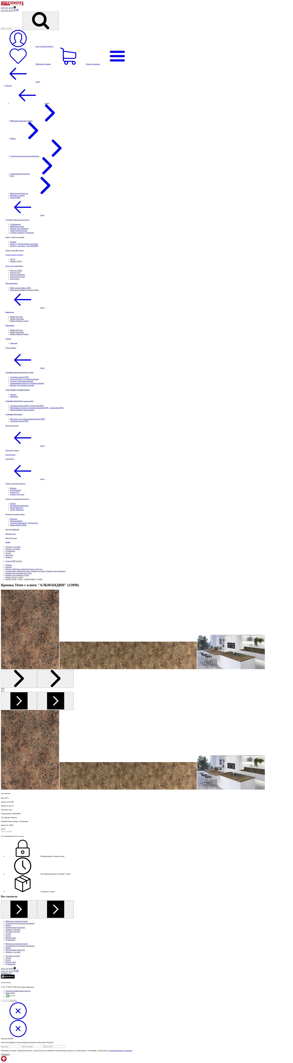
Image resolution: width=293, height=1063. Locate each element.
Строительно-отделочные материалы (24, 156)
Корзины (13, 519)
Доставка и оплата (12, 932)
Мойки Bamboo (9, 325)
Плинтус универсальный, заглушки (24, 244)
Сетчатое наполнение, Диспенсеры (24, 523)
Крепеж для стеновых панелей (22, 385)
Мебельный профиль (11, 283)
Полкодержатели (16, 508)
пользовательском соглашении (120, 1051)
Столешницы (15, 224)
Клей (12, 176)
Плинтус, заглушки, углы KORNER (24, 246)
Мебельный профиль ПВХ (20, 288)
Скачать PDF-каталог (13, 561)
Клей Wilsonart (9, 459)
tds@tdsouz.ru (6, 973)
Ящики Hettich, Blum (18, 525)
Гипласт (13, 394)
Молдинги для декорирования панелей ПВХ (27, 419)
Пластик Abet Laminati (12, 450)
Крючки (13, 488)
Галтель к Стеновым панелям (21, 381)
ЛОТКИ (7, 542)
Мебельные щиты (17, 226)
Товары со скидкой (12, 547)
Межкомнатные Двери (12, 425)
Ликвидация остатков (18, 231)
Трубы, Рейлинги (17, 510)
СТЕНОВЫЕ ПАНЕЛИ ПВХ (13, 414)
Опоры (13, 503)
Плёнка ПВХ (15, 198)
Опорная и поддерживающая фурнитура (17, 499)
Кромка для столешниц (19, 228)
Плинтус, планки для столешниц (14, 237)
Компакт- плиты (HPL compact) (14, 250)
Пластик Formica (10, 454)
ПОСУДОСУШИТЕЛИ (12, 529)
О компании (10, 551)
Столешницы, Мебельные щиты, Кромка (17, 220)
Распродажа (14, 279)
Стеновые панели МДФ (19, 377)
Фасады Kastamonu (17, 275)
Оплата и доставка (12, 549)
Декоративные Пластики (20, 174)
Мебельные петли (10, 534)
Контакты (9, 555)
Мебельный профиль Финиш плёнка (24, 290)
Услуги (8, 553)
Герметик (8, 338)
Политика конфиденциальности (18, 991)
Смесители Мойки (10, 348)
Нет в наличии (7, 831)
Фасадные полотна (17, 277)
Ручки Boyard (15, 490)
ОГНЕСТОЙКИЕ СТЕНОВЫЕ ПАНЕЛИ (17, 390)
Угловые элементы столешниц (22, 233)
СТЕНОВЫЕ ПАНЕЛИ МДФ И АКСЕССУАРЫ (19, 372)
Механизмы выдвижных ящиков (15, 514)
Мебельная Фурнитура (19, 193)
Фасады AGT (15, 273)
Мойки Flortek (9, 312)
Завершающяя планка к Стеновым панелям (27, 383)
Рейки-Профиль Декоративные (22, 410)
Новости (8, 557)
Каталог (8, 86)
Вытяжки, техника (17, 195)
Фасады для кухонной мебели (14, 266)
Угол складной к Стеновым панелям (24, 379)
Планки (13, 242)
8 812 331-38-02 (7, 8)
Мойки (13, 138)
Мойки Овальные (17, 319)
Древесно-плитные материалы (14, 254)
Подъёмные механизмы (19, 506)
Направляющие (16, 521)
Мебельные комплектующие (21, 121)
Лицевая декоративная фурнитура (15, 483)
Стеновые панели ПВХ (19, 421)
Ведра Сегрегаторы (11, 538)
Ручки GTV (14, 492)
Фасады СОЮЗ (16, 270)
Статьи (8, 934)
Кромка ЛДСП (16, 261)
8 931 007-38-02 (7, 11)
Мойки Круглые (16, 317)
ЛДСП (12, 259)
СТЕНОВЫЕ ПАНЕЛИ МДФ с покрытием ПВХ (19, 401)
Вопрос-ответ (10, 938)
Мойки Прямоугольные (19, 321)
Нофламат (14, 397)
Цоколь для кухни (17, 494)
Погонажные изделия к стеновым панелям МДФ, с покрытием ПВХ (37, 408)
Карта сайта (10, 993)
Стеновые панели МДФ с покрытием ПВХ (27, 406)
